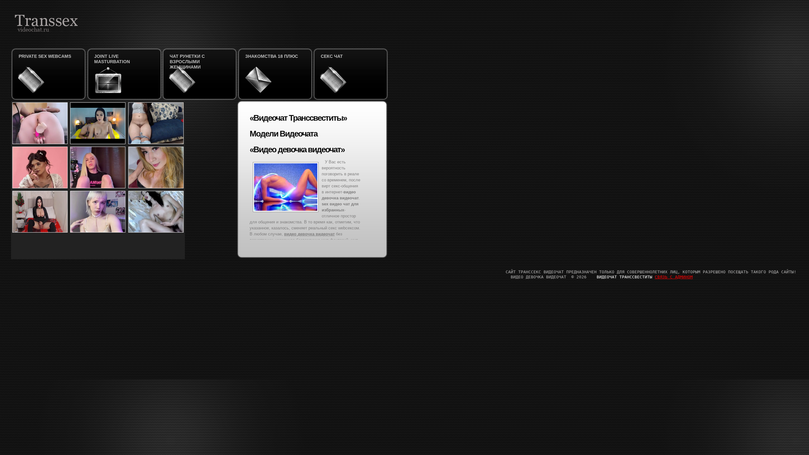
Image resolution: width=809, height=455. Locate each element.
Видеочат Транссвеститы (624, 277)
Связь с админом (674, 277)
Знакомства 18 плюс (271, 56)
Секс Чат (332, 56)
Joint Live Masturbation (112, 59)
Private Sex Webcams (45, 56)
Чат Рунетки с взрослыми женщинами (187, 62)
